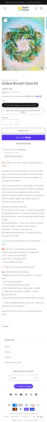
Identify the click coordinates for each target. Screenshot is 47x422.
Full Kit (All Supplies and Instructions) (20, 105)
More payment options (23, 143)
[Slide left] (18, 75)
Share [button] (6, 326)
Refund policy (15, 416)
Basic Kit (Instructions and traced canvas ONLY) (23, 111)
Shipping (4, 92)
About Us (8, 357)
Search (7, 346)
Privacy (7, 352)
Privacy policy (26, 416)
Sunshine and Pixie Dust (22, 413)
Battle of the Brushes (13, 362)
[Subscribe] (35, 378)
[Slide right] (28, 75)
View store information (13, 156)
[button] (4, 8)
